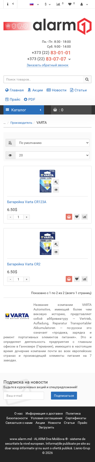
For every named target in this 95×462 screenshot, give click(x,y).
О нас (18, 413)
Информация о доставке (44, 413)
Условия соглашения (46, 418)
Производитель (21, 122)
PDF (31, 99)
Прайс (15, 99)
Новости (59, 90)
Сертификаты (75, 418)
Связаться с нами (19, 423)
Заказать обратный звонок (47, 65)
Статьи (80, 90)
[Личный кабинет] (84, 4)
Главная (17, 90)
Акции (37, 90)
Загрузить (46, 427)
